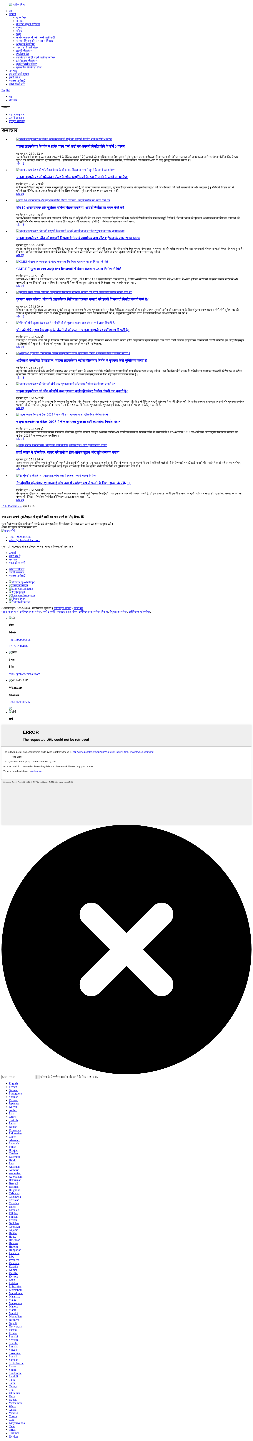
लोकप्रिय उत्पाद (62, 608)
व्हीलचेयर (21, 17)
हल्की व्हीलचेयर (24, 50)
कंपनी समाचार (16, 117)
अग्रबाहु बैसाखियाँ (25, 44)
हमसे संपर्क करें (17, 84)
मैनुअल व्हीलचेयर (118, 611)
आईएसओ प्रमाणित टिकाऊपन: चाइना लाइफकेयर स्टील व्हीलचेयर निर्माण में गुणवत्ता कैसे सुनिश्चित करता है (81, 360)
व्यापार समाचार (16, 114)
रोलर (19, 27)
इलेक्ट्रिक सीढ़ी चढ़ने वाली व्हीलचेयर (35, 57)
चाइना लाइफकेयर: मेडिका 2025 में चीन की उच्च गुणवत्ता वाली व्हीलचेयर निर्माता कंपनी (68, 422)
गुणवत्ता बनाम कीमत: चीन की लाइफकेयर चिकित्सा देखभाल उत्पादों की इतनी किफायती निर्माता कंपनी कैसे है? (82, 299)
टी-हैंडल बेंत (22, 54)
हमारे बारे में (14, 77)
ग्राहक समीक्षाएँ (17, 80)
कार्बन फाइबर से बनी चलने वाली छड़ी (35, 37)
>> (20, 506)
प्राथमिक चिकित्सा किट (29, 67)
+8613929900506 (19, 702)
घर (10, 10)
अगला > (14, 506)
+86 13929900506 (20, 536)
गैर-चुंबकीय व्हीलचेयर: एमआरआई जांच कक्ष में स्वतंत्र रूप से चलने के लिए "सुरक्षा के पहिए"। (73, 483)
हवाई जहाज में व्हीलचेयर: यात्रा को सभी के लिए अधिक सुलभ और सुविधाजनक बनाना (67, 452)
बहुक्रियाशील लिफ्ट (26, 64)
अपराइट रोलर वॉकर (66, 611)
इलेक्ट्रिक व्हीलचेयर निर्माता (93, 611)
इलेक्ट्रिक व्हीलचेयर (27, 60)
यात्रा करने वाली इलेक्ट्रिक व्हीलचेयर (21, 611)
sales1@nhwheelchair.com (24, 540)
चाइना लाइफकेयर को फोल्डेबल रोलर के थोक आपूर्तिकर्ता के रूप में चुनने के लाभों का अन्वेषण (72, 177)
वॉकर (19, 30)
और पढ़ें (20, 163)
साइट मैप (78, 608)
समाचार (13, 70)
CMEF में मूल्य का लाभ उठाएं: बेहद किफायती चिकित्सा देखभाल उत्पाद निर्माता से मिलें (68, 269)
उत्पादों (12, 14)
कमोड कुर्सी (49, 611)
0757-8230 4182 (18, 646)
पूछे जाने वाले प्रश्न (19, 74)
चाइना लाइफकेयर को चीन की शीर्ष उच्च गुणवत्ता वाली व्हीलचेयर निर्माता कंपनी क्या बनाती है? (72, 391)
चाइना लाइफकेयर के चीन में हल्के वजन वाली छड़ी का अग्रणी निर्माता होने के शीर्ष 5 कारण (70, 146)
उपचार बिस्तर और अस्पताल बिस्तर (34, 40)
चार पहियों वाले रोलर (27, 47)
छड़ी (18, 34)
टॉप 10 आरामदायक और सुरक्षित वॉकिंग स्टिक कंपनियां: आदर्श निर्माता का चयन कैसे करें (70, 208)
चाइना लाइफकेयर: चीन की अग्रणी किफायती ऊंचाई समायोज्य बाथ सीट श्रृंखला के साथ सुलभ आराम (78, 238)
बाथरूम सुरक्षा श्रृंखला (28, 24)
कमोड (19, 20)
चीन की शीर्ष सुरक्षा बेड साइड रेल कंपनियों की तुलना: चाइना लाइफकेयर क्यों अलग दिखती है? (72, 330)
